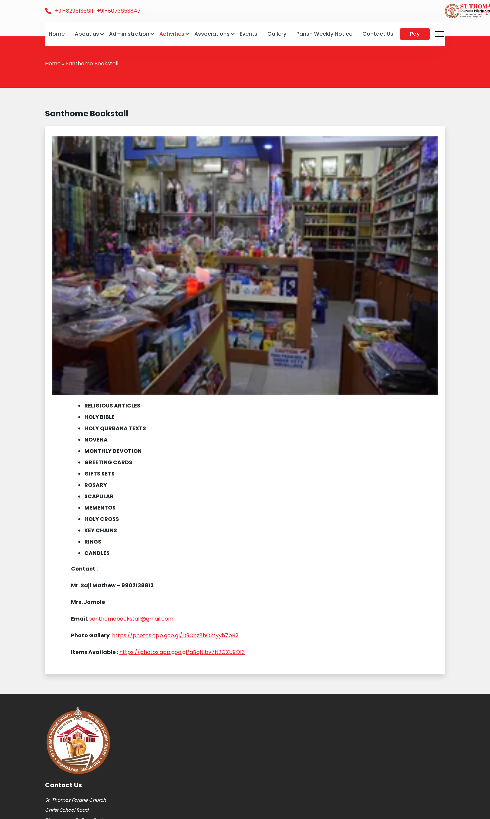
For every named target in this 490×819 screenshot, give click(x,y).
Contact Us (377, 34)
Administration (129, 34)
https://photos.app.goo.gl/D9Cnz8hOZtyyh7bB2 (175, 635)
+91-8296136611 (74, 11)
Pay (415, 34)
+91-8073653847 (119, 11)
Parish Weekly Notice (324, 34)
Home (57, 34)
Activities (171, 34)
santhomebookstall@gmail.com (131, 619)
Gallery (276, 34)
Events (248, 34)
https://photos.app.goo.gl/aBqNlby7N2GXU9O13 (182, 652)
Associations (212, 34)
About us (87, 34)
